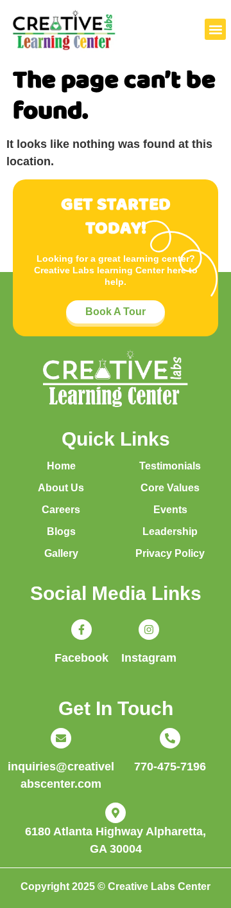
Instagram (148, 657)
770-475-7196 (170, 766)
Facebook (81, 657)
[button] (215, 29)
